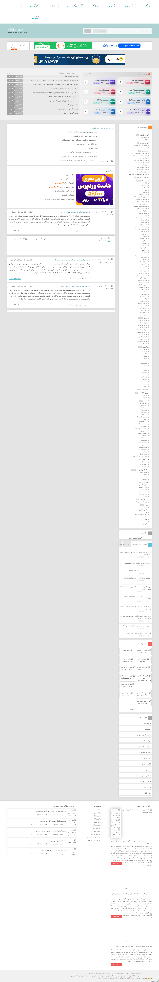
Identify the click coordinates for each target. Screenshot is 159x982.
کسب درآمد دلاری (145, 752)
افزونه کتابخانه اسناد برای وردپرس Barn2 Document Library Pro (135, 553)
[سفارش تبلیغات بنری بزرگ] (105, 238)
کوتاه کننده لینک (142, 312)
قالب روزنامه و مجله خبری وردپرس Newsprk (138, 633)
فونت (145, 516)
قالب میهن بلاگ (142, 466)
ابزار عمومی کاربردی (141, 162)
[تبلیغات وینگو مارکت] (135, 538)
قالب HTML (143, 412)
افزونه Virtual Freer (141, 322)
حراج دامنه (147, 787)
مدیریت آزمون (143, 266)
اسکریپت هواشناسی (141, 204)
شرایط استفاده (95, 834)
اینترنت (145, 147)
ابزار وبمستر (145, 151)
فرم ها (145, 259)
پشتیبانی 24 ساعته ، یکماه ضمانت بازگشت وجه (82, 152)
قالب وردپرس (143, 447)
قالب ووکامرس (143, 449)
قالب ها (147, 400)
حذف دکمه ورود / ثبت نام (69, 113)
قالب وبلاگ (146, 459)
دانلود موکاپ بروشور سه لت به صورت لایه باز (74, 286)
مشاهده (14, 49)
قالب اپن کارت (143, 426)
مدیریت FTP (143, 496)
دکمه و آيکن (143, 372)
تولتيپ (145, 365)
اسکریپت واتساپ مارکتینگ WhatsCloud (140, 570)
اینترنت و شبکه (143, 491)
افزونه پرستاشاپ (142, 341)
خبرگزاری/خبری (142, 238)
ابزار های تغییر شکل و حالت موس (137, 174)
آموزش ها (144, 474)
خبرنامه (145, 236)
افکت (145, 354)
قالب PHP (144, 414)
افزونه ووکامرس (142, 336)
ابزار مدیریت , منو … (141, 167)
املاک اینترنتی (143, 213)
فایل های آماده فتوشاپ (18, 212)
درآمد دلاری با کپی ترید (143, 735)
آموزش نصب (143, 472)
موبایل (145, 384)
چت (146, 305)
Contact (113, 973)
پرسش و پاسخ (143, 301)
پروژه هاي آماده (144, 499)
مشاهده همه (88, 74)
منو (146, 381)
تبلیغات (98, 810)
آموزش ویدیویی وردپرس (140, 145)
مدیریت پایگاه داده (142, 282)
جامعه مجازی (143, 224)
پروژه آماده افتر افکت (141, 502)
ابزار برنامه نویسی (142, 484)
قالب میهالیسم (143, 442)
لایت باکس (144, 377)
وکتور (145, 521)
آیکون (145, 507)
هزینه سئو (147, 723)
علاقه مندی (144, 257)
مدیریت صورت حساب (141, 275)
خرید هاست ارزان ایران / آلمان (102, 128)
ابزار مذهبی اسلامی (141, 169)
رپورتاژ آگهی (145, 389)
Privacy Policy (125, 973)
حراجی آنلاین (143, 231)
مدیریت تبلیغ (143, 271)
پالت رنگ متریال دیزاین (93, 837)
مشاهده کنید (115, 863)
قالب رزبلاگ (143, 464)
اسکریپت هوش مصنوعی (140, 206)
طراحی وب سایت (136, 978)
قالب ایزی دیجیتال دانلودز (140, 428)
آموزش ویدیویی (144, 143)
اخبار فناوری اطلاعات (143, 177)
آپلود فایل (147, 793)
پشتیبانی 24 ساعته (68, 195)
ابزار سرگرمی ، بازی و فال (139, 160)
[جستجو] (87, 31)
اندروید (145, 397)
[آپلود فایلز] (121, 49)
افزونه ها (146, 318)
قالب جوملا (144, 435)
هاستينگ (144, 291)
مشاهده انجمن (12, 73)
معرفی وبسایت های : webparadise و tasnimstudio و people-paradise (55, 92)
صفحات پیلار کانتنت (71, 105)
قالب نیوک (144, 444)
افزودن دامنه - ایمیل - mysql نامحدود (85, 136)
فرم (146, 374)
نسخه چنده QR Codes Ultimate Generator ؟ (63, 97)
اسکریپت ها (145, 180)
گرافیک (30, 212)
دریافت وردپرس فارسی (93, 840)
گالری (145, 386)
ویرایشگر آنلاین (143, 296)
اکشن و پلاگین (143, 510)
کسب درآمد (143, 310)
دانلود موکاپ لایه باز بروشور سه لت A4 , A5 (75, 212)
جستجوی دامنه (143, 229)
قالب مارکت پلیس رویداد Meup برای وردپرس (138, 563)
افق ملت (148, 729)
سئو (146, 477)
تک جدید (148, 770)
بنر (146, 512)
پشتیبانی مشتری (142, 303)
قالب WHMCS (143, 421)
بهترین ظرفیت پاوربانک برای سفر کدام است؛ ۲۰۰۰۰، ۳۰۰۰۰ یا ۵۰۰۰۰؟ (54, 80)
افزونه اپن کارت (142, 325)
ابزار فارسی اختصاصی (141, 165)
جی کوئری (146, 347)
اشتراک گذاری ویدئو (141, 210)
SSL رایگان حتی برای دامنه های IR (86, 144)
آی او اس (144, 395)
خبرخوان (144, 370)
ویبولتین (145, 451)
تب (146, 361)
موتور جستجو (143, 287)
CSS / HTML (143, 137)
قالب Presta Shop (142, 417)
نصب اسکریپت (95, 831)
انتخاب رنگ (144, 356)
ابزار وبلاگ (97, 819)
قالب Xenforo (143, 424)
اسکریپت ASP (143, 194)
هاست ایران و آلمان (67, 179)
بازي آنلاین (144, 220)
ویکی (145, 298)
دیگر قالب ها (143, 403)
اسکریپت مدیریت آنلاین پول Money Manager (51, 811)
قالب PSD (144, 419)
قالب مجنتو (144, 440)
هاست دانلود (101, 978)
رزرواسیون (144, 250)
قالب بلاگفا (144, 462)
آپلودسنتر (144, 190)
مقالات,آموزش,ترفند (143, 470)
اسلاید (145, 349)
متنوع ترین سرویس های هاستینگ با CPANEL (82, 132)
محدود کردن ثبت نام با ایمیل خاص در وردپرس (51, 831)
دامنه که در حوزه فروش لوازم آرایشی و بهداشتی (62, 101)
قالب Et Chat (143, 405)
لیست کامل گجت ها (135, 710)
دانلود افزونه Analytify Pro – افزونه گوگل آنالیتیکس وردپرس (135, 607)
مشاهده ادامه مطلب (15, 230)
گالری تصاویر (143, 315)
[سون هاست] (63, 49)
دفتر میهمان (143, 245)
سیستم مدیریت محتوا (141, 254)
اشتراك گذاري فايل (141, 208)
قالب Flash (144, 407)
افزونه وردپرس (143, 334)
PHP (146, 139)
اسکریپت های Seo (142, 201)
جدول (145, 367)
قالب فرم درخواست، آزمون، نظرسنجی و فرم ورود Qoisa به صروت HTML (135, 617)
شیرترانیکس (143, 343)
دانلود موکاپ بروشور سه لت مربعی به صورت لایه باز (72, 260)
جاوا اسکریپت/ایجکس (141, 227)
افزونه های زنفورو (142, 332)
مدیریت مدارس (142, 280)
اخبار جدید (147, 758)
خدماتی (145, 241)
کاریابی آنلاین (143, 308)
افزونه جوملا (143, 327)
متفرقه (145, 379)
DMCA (118, 973)
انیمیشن (145, 358)
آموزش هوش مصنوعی (143, 775)
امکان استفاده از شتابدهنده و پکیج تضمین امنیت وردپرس (78, 156)
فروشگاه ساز (143, 261)
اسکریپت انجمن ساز (71, 76)
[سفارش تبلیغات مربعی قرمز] (20, 239)
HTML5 (144, 185)
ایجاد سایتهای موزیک (141, 217)
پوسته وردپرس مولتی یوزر (139, 456)
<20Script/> (15, 29)
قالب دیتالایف (143, 438)
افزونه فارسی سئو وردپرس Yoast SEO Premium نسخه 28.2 (135, 598)
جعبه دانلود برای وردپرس (58, 841)
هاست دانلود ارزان (144, 781)
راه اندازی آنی (93, 148)
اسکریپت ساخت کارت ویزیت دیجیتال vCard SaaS (137, 578)
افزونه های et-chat (142, 329)
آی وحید (127, 978)
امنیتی (145, 215)
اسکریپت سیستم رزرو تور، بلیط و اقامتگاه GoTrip (137, 626)
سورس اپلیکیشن (144, 393)
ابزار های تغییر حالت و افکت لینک (138, 171)
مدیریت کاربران (142, 284)
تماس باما (97, 816)
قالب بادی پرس (142, 433)
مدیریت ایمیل (143, 268)
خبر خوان (144, 234)
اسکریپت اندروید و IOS (140, 197)
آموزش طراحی (144, 135)
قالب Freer (144, 410)
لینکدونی (144, 264)
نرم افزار (146, 482)
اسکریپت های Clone (141, 199)
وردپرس (144, 479)
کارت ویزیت (143, 523)
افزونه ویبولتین (143, 339)
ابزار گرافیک (143, 489)
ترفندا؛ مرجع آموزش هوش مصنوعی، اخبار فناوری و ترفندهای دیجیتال (55, 84)
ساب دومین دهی (142, 252)
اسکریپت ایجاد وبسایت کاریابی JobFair (53, 821)
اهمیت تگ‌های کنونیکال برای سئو (67, 109)
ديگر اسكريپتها (143, 247)
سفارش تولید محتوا (144, 746)
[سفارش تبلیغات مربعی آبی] (41, 239)
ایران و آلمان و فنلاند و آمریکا (64, 191)
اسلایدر (145, 192)
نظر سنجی (144, 289)
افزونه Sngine (143, 320)
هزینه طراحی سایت (144, 741)
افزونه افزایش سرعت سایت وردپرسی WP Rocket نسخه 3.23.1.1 (135, 588)
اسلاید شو (144, 351)
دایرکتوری (144, 243)
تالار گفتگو (144, 222)
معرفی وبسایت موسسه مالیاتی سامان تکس (63, 88)
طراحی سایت (143, 494)
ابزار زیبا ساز (143, 158)
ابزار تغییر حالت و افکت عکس (138, 153)
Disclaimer (138, 973)
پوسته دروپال (143, 454)
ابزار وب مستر (143, 487)
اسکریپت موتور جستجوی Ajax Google (53, 850)
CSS (146, 183)
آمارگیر (145, 187)
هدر (146, 519)
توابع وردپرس (96, 828)
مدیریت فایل (143, 278)
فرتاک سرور (109, 171)
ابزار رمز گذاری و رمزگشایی (139, 155)
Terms (132, 973)
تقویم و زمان (143, 363)
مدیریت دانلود (143, 273)
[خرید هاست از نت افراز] (104, 241)
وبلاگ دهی (144, 294)
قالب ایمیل (144, 431)
